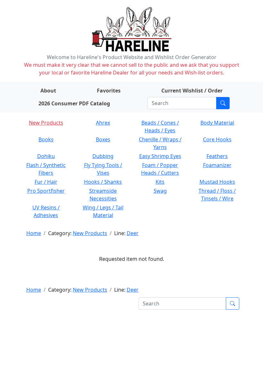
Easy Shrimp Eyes (160, 156)
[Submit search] (223, 103)
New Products (46, 122)
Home (33, 233)
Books (46, 139)
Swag (160, 190)
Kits (160, 181)
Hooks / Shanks (103, 181)
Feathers (217, 156)
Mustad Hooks (217, 181)
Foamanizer (217, 165)
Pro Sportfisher (46, 190)
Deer (133, 233)
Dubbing (103, 156)
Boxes (103, 139)
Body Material (217, 122)
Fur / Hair (46, 181)
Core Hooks (217, 139)
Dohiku (46, 156)
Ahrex (103, 122)
